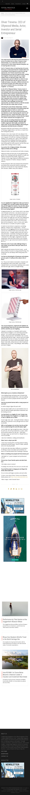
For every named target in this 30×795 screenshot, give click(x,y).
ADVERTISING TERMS (12, 791)
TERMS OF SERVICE (24, 791)
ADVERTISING (4, 753)
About (12, 3)
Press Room (18, 3)
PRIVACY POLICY (15, 792)
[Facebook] (2, 1)
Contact (24, 3)
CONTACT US (4, 756)
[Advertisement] (15, 582)
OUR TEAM (4, 751)
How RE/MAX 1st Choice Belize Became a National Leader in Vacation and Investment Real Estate (15, 675)
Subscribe (8, 3)
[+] (15, 609)
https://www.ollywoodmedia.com (19, 477)
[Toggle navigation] (27, 8)
